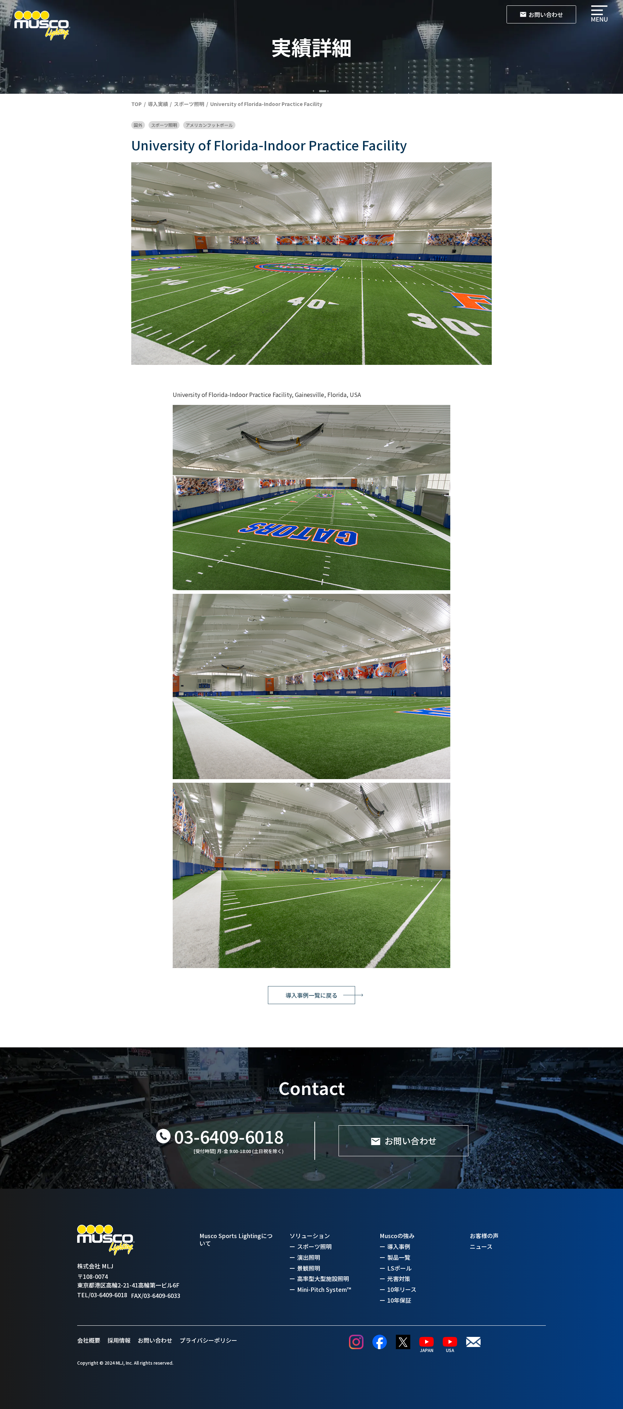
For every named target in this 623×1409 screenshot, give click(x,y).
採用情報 (119, 1340)
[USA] (450, 1342)
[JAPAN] (426, 1342)
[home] (42, 25)
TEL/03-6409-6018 (102, 1295)
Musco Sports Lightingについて (236, 1239)
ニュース (481, 1246)
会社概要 (88, 1340)
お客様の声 (484, 1236)
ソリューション (310, 1236)
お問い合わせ (155, 1340)
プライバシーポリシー (208, 1340)
